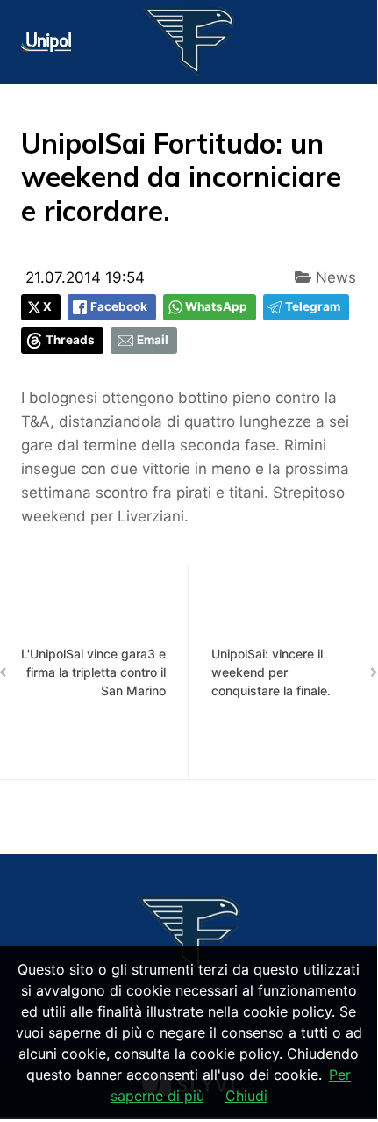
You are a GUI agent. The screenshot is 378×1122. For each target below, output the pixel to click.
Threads (70, 340)
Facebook (118, 306)
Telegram (312, 306)
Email (152, 340)
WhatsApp (216, 306)
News (333, 277)
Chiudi (246, 1095)
